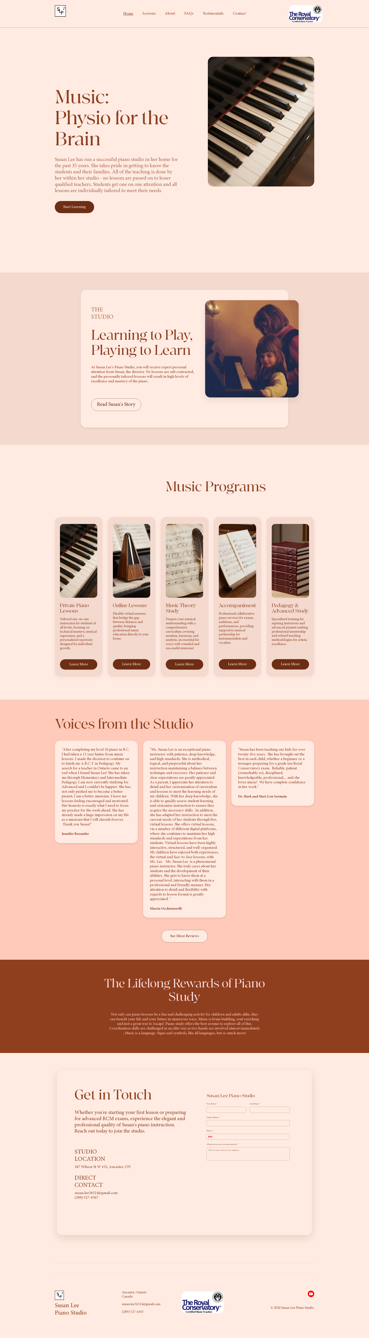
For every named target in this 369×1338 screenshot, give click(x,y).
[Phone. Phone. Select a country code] (211, 1137)
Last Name (255, 1104)
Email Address (213, 1118)
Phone (210, 1131)
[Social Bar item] (311, 1294)
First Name (212, 1104)
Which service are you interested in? (223, 1144)
